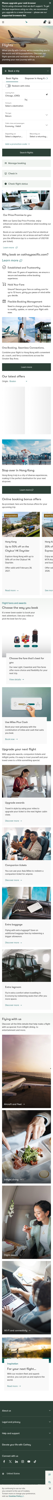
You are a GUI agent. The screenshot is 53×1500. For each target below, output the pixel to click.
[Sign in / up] (49, 22)
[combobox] (26, 115)
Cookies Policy (15, 1496)
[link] (26, 200)
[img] (50, 3)
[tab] (12, 78)
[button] (26, 100)
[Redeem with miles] (8, 85)
